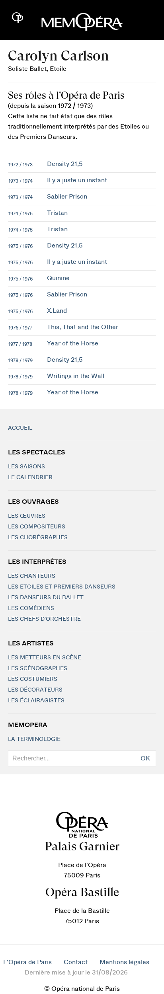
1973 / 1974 (20, 181)
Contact (76, 962)
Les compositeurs (36, 527)
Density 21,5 (65, 164)
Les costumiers (32, 679)
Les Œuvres (26, 516)
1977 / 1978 (20, 344)
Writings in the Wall (75, 376)
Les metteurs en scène (44, 658)
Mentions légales (124, 962)
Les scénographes (37, 668)
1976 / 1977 (20, 327)
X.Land (57, 311)
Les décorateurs (35, 690)
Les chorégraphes (38, 537)
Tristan (57, 213)
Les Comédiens (31, 608)
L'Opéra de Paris (27, 962)
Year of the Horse (72, 343)
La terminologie (34, 739)
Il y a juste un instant (77, 180)
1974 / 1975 (20, 213)
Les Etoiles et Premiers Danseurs (61, 587)
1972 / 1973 (20, 164)
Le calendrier (30, 477)
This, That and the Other (82, 327)
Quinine (58, 278)
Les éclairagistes (36, 701)
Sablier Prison (67, 196)
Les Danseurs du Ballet (46, 597)
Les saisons (26, 467)
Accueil (20, 428)
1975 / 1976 (20, 246)
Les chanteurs (31, 576)
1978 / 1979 (20, 360)
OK (145, 758)
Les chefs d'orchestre (44, 619)
